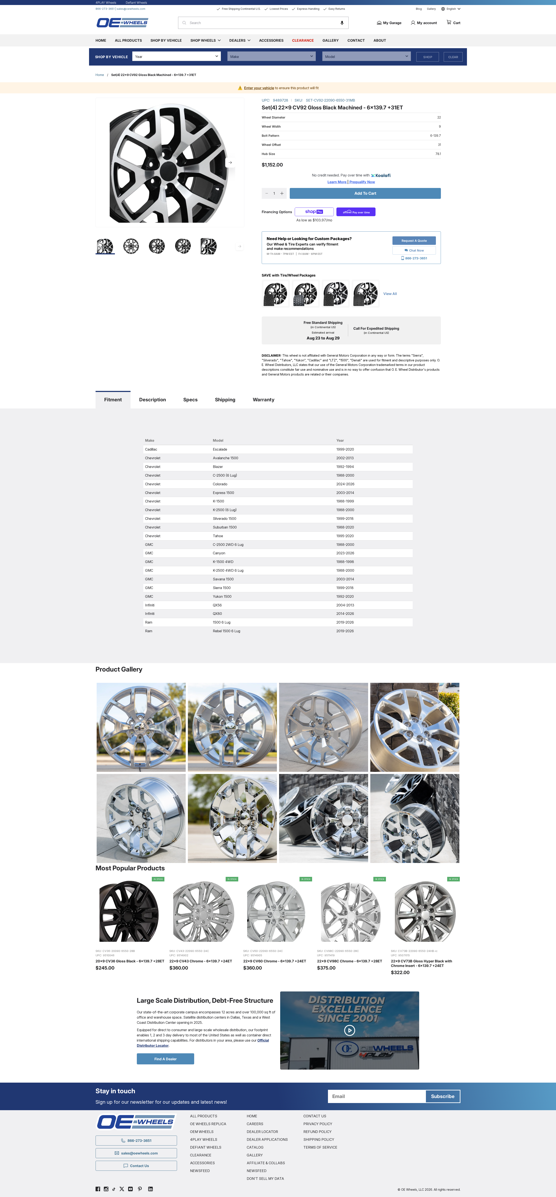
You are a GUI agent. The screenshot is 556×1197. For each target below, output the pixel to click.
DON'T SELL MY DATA (265, 1178)
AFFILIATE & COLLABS (266, 1163)
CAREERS (255, 1124)
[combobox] (263, 23)
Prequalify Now (362, 182)
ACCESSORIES (202, 1163)
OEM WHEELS (201, 1131)
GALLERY (255, 1155)
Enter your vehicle (259, 88)
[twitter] (121, 1189)
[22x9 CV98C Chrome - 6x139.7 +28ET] (352, 926)
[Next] (230, 163)
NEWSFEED (200, 1171)
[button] (342, 23)
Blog (419, 8)
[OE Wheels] (123, 22)
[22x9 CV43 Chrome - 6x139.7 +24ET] (204, 926)
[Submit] (183, 23)
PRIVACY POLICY (317, 1124)
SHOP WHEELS (203, 40)
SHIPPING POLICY (318, 1139)
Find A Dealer (165, 1059)
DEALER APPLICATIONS (267, 1139)
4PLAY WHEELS (203, 1139)
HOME (252, 1116)
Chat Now (416, 250)
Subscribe (443, 1096)
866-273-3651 (105, 8)
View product (130, 941)
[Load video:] (349, 1030)
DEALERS (237, 40)
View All (390, 293)
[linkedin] (150, 1189)
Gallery (431, 8)
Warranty (264, 399)
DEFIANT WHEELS (205, 1147)
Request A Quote (414, 240)
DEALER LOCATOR (262, 1131)
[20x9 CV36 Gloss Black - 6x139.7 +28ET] (130, 926)
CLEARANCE (200, 1155)
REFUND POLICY (317, 1131)
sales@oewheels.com (131, 8)
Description (152, 399)
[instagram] (106, 1190)
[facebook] (98, 1190)
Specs (190, 399)
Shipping (225, 399)
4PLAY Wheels (106, 2)
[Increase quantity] (282, 193)
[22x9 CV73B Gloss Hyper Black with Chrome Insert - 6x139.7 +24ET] (425, 926)
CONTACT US (314, 1116)
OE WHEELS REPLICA (208, 1124)
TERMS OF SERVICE (320, 1147)
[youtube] (130, 1190)
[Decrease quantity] (266, 193)
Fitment (113, 399)
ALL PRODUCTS (203, 1116)
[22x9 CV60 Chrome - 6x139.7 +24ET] (278, 926)
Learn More (337, 182)
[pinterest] (139, 1189)
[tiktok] (114, 1189)
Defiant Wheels (136, 2)
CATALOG (255, 1147)
